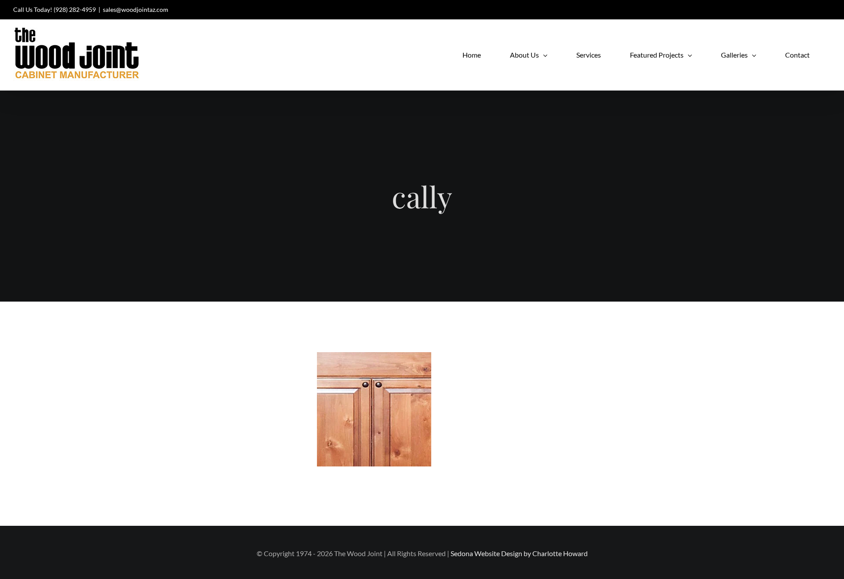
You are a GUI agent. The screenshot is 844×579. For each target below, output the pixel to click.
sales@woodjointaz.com (135, 9)
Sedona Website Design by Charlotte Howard (519, 553)
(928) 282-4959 (75, 9)
